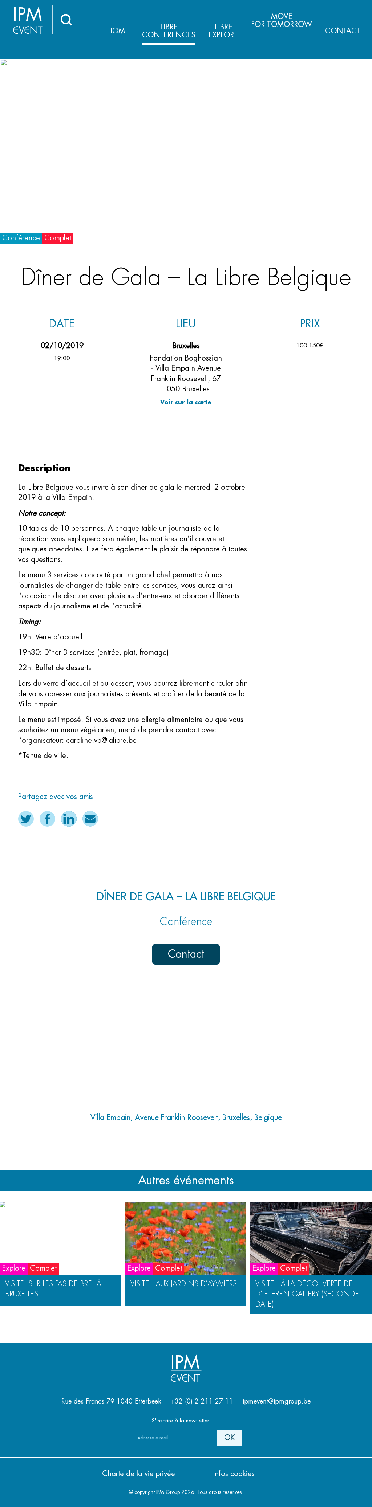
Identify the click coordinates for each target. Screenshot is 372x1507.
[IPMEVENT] (186, 1380)
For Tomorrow (281, 20)
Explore (223, 31)
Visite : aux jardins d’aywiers (183, 1284)
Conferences (168, 31)
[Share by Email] (90, 819)
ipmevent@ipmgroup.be (277, 1401)
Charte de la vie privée (138, 1474)
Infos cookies (234, 1474)
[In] (69, 819)
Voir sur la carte (185, 403)
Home (118, 31)
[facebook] (47, 819)
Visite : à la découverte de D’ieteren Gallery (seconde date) (307, 1294)
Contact (343, 31)
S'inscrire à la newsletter (180, 1420)
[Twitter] (26, 819)
